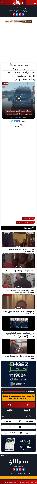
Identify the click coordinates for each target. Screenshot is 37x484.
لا (8, 405)
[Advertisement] (18, 42)
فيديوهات (15, 69)
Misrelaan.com (18, 467)
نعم (24, 405)
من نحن (10, 473)
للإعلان (30, 473)
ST (10, 477)
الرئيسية (23, 69)
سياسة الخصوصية (20, 473)
